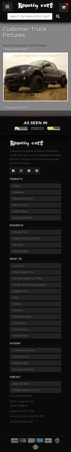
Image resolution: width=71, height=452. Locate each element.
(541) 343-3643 (21, 383)
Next (28, 49)
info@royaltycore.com (26, 390)
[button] (35, 16)
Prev (3, 49)
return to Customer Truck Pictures (24, 45)
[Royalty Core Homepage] (35, 6)
